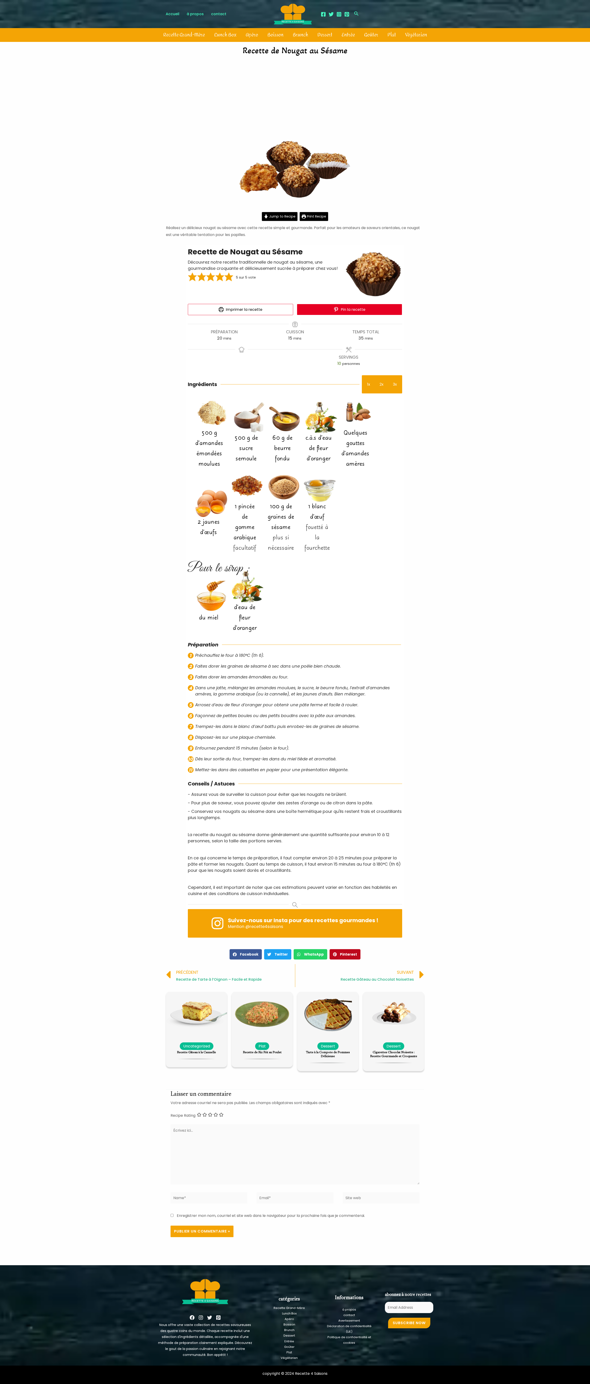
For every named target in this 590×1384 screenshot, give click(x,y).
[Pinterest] (346, 14)
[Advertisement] (295, 93)
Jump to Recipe (281, 216)
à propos (349, 1309)
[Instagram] (339, 14)
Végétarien (416, 34)
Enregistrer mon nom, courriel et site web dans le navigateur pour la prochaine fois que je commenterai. (271, 1215)
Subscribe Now (409, 1323)
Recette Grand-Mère (184, 34)
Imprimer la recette (243, 309)
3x (395, 384)
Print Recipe (316, 216)
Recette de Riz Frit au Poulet (262, 1052)
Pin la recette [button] (352, 309)
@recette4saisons (264, 926)
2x (382, 384)
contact (349, 1315)
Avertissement (349, 1320)
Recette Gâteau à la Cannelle (196, 1052)
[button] (192, 278)
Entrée (348, 34)
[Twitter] (331, 14)
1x (368, 384)
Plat (391, 34)
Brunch (300, 34)
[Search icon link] (356, 14)
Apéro (252, 34)
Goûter (371, 34)
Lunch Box (225, 34)
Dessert (324, 34)
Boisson (275, 34)
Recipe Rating (183, 1115)
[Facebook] (323, 14)
